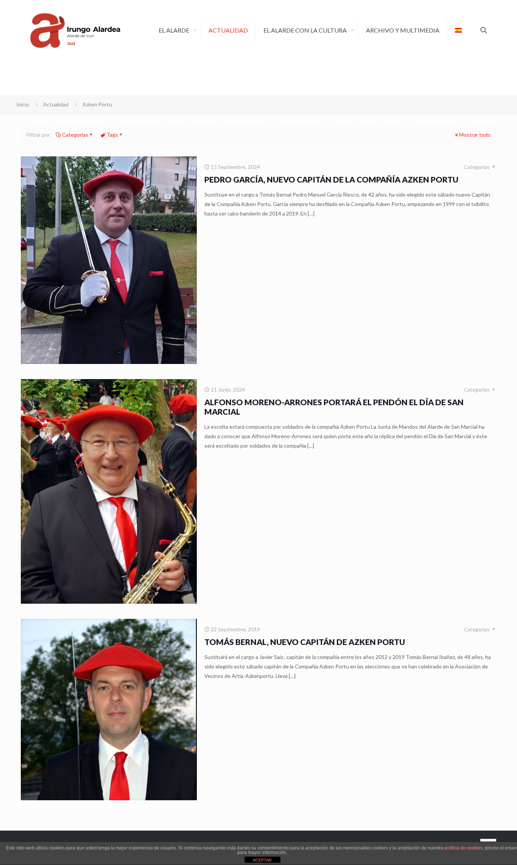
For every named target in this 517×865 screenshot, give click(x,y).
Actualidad (56, 104)
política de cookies (463, 848)
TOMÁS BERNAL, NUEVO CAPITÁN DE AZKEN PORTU (304, 641)
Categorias (75, 134)
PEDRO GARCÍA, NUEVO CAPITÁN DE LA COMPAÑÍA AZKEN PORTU (331, 179)
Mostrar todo (475, 134)
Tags (112, 134)
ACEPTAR (262, 860)
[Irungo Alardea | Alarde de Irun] (75, 30)
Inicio (22, 104)
